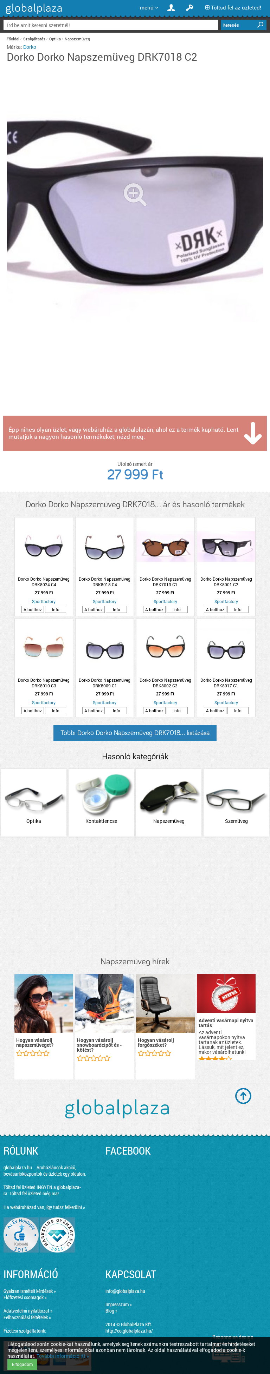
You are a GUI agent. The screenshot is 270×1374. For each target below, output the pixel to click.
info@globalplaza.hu (125, 1291)
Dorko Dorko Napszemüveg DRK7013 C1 (165, 581)
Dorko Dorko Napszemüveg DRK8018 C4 (104, 581)
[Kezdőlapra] (33, 13)
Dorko (29, 47)
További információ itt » (63, 1356)
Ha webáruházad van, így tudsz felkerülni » (44, 1207)
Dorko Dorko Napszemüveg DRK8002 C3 (165, 682)
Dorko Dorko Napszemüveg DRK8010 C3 (44, 682)
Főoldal (13, 38)
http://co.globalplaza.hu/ (129, 1330)
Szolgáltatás (34, 38)
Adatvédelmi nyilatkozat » (28, 1310)
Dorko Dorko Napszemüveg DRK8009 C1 (104, 682)
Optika (55, 38)
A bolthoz (33, 609)
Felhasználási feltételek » (27, 1317)
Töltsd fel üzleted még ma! (34, 1193)
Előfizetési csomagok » (25, 1297)
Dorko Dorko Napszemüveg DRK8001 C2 (226, 581)
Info (55, 609)
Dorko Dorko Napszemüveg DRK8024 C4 (44, 581)
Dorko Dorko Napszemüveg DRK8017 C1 (226, 682)
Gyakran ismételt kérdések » (30, 1291)
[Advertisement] (135, 897)
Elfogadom (22, 1364)
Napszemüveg (77, 38)
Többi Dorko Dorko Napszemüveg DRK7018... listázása (135, 732)
